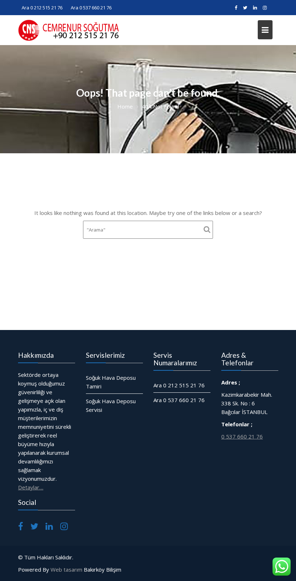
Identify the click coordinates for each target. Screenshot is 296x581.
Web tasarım (66, 569)
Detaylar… (30, 487)
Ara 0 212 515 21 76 (42, 7)
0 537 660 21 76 (242, 436)
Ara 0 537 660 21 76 (91, 7)
